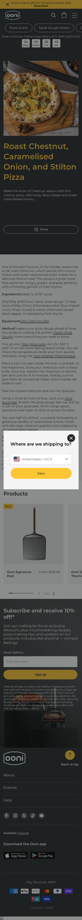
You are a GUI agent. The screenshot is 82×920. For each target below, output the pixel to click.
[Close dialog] (71, 438)
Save (41, 473)
